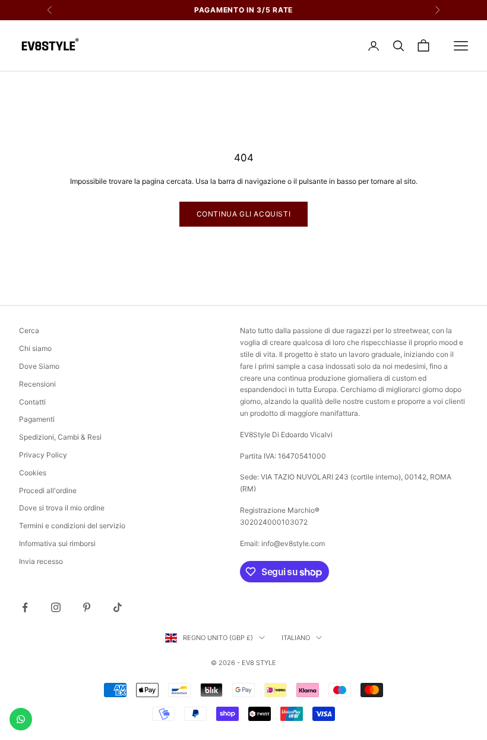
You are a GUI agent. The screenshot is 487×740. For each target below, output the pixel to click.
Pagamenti (37, 419)
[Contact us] (21, 719)
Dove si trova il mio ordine (62, 507)
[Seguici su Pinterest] (87, 607)
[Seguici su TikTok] (118, 607)
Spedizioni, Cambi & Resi (60, 436)
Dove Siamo (39, 366)
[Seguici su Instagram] (56, 607)
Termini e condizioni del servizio (72, 525)
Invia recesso (41, 561)
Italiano (296, 638)
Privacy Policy (43, 454)
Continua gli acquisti (244, 213)
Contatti (32, 401)
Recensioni (37, 384)
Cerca (29, 330)
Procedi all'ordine (48, 490)
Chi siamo (35, 348)
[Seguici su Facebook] (25, 607)
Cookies (32, 472)
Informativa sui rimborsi (57, 543)
